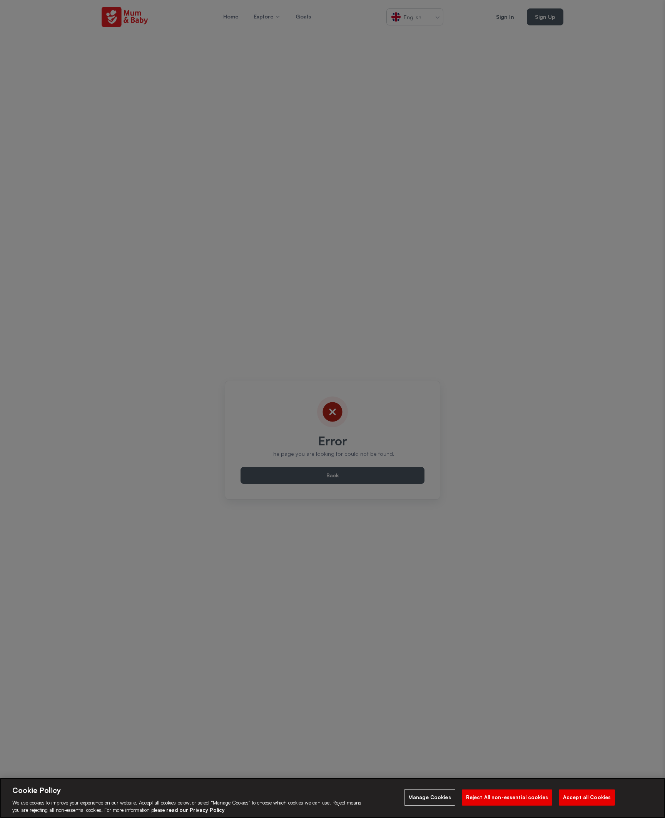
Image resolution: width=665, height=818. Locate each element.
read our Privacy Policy (195, 810)
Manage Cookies (429, 797)
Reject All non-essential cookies (507, 797)
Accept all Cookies (587, 797)
